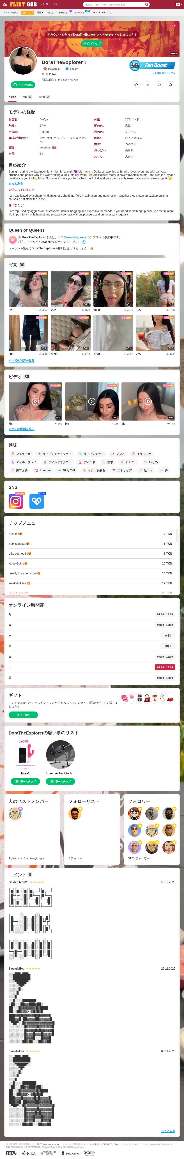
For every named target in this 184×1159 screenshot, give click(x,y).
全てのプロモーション (58, 12)
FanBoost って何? (164, 72)
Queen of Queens (75, 237)
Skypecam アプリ (102, 12)
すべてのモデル (10, 12)
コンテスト (79, 12)
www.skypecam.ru (51, 1144)
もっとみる (16, 183)
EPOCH (97, 1144)
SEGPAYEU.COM (110, 1144)
